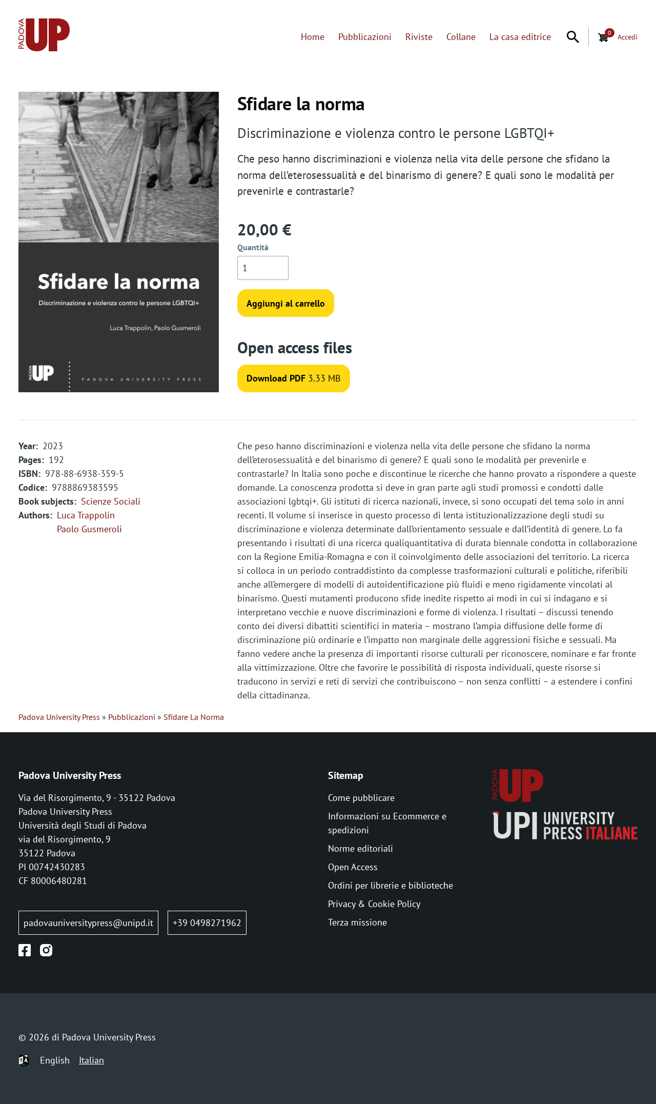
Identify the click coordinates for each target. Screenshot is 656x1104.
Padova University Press (59, 717)
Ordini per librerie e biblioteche (390, 885)
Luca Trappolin (86, 515)
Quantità (253, 247)
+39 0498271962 (207, 923)
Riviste (419, 37)
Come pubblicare (361, 798)
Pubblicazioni (365, 37)
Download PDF (276, 378)
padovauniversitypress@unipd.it (88, 923)
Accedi (628, 37)
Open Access (353, 867)
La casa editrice (520, 37)
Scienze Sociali (110, 501)
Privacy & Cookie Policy (374, 904)
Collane (461, 37)
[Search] (573, 37)
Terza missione (357, 922)
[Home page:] (44, 36)
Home (312, 37)
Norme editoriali (360, 848)
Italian (91, 1060)
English (55, 1060)
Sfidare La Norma (193, 717)
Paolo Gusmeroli (89, 529)
